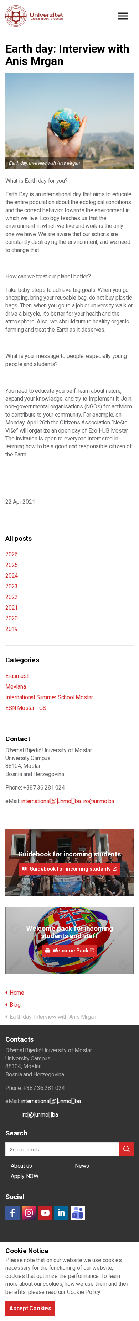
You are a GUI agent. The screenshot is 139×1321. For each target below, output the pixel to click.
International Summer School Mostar (49, 697)
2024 (11, 575)
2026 (11, 554)
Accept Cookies (30, 1308)
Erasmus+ (17, 676)
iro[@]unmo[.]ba (39, 1114)
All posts (18, 538)
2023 (11, 586)
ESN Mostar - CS (25, 708)
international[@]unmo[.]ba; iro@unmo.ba (67, 801)
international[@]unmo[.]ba (51, 1101)
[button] (126, 1149)
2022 (11, 597)
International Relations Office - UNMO (34, 16)
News (82, 1165)
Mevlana (15, 686)
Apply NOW (24, 1176)
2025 (11, 565)
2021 (11, 607)
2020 (11, 618)
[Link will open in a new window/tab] (12, 1213)
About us (21, 1165)
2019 (11, 629)
